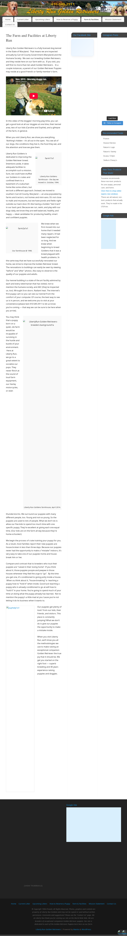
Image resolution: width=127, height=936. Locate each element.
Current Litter (23, 19)
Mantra (76, 929)
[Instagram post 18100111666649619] (112, 88)
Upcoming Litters (42, 19)
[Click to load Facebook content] (82, 47)
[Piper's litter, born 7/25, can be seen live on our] (112, 103)
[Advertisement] (108, 234)
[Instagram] (119, 5)
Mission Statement (113, 19)
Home (8, 19)
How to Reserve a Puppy (67, 19)
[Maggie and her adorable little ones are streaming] (112, 74)
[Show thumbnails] (33, 886)
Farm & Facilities (91, 19)
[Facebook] (106, 5)
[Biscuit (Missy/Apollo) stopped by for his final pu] (112, 51)
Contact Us (10, 24)
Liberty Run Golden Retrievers (48, 929)
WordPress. (86, 929)
